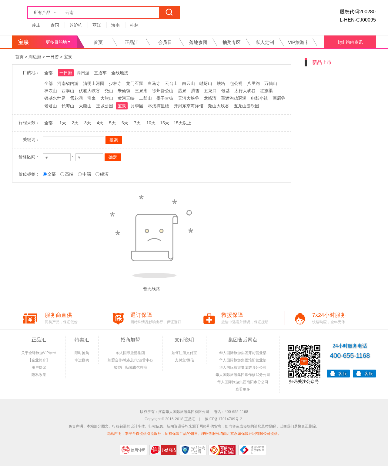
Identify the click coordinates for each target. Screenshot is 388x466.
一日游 (52, 56)
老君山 (50, 105)
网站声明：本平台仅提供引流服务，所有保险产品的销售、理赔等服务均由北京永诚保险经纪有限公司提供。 (194, 433)
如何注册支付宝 (184, 353)
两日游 (83, 72)
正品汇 (132, 42)
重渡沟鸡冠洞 (233, 98)
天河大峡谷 (188, 98)
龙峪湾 (210, 98)
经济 (104, 174)
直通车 (100, 72)
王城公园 (104, 105)
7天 (137, 122)
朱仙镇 (124, 90)
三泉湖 (141, 90)
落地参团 (198, 42)
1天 (62, 122)
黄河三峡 (126, 98)
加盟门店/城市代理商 (130, 367)
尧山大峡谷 (218, 105)
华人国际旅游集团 (130, 353)
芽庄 (36, 25)
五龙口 (210, 90)
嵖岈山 (205, 83)
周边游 (34, 56)
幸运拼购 (82, 360)
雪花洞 (76, 98)
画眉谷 (279, 98)
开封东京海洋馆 (188, 105)
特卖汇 (82, 339)
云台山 (171, 83)
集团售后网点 (242, 339)
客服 (342, 373)
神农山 (50, 90)
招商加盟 (130, 339)
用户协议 (39, 367)
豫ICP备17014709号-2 (223, 419)
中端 (86, 174)
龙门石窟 (134, 83)
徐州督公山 (162, 90)
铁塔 (221, 83)
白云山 (188, 83)
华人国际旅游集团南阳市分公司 (242, 382)
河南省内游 (68, 83)
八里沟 (253, 83)
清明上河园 (93, 83)
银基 (225, 90)
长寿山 (68, 105)
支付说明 (184, 339)
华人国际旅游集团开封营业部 (242, 353)
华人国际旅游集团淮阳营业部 (242, 360)
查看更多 (243, 389)
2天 (75, 122)
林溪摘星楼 (158, 105)
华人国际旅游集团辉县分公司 (242, 367)
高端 (69, 174)
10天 (151, 122)
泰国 (55, 25)
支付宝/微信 (184, 360)
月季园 (137, 105)
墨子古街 (164, 98)
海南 (115, 25)
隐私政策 (39, 375)
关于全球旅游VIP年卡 (38, 353)
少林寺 (115, 83)
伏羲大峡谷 (89, 90)
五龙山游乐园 (246, 105)
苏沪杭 (75, 25)
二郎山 (145, 98)
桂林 (134, 25)
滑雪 (195, 90)
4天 (100, 122)
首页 (98, 42)
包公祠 (236, 83)
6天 (125, 122)
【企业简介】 (39, 360)
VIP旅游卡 (298, 42)
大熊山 (106, 98)
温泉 (182, 90)
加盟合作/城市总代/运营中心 (130, 360)
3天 (87, 122)
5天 (112, 122)
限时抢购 (82, 353)
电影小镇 (259, 98)
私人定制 (265, 42)
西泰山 (68, 90)
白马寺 (154, 83)
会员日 (165, 42)
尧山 (109, 90)
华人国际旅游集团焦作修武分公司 (243, 375)
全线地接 (119, 72)
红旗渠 (266, 90)
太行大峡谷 (245, 90)
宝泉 (68, 56)
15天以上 (182, 122)
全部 (48, 72)
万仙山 (270, 83)
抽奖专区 (231, 42)
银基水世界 (54, 98)
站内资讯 (354, 42)
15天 (164, 122)
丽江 (96, 25)
